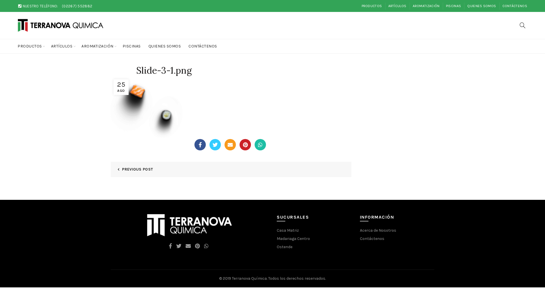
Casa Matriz (288, 230)
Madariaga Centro (293, 238)
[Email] (230, 144)
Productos (372, 6)
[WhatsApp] (260, 144)
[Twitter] (215, 144)
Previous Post (137, 169)
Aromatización (426, 6)
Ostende (284, 246)
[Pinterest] (245, 144)
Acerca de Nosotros (378, 230)
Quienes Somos (481, 6)
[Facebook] (200, 144)
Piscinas (453, 6)
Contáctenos (514, 6)
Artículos (397, 6)
